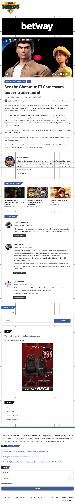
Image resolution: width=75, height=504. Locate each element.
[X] (21, 173)
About (58, 497)
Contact (51, 497)
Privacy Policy (42, 497)
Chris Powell (12, 101)
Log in (8, 407)
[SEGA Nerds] (10, 8)
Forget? (70, 478)
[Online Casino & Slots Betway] (37, 26)
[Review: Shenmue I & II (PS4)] (60, 192)
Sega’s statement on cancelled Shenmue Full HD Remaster (14, 202)
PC (24, 82)
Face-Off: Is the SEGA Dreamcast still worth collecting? (35, 202)
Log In (37, 488)
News (19, 82)
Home (33, 497)
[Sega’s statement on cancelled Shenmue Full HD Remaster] (14, 192)
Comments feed (12, 415)
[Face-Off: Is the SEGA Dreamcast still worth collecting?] (37, 192)
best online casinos (32, 336)
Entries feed (10, 411)
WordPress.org (11, 419)
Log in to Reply (19, 236)
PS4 (29, 82)
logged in (14, 312)
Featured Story (10, 82)
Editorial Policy (67, 497)
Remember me (8, 484)
